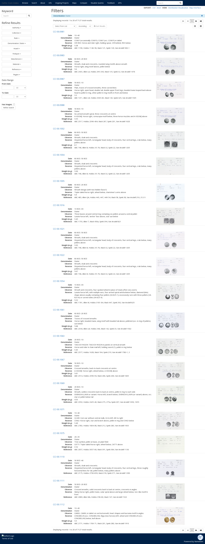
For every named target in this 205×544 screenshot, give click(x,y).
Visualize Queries (97, 3)
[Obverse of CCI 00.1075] (170, 444)
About (42, 3)
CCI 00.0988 (58, 105)
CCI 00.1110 (58, 456)
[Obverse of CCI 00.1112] (170, 515)
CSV (154, 8)
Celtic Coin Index (10, 3)
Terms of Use (7, 538)
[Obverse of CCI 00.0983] (170, 66)
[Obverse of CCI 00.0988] (170, 116)
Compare (83, 3)
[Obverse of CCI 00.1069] (170, 394)
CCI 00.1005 (58, 181)
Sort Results (100, 26)
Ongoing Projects (62, 3)
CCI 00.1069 (58, 383)
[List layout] (195, 26)
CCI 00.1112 (58, 504)
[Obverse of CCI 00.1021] (170, 240)
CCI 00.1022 (58, 255)
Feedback (111, 3)
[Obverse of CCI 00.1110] (170, 468)
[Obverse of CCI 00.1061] (170, 321)
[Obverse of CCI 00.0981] (170, 42)
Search (34, 3)
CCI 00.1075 (58, 433)
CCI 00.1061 (58, 309)
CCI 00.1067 (58, 359)
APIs (120, 3)
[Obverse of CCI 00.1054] (170, 292)
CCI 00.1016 (58, 205)
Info (50, 3)
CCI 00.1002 (58, 128)
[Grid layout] (200, 26)
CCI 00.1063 (58, 335)
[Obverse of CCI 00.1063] (170, 347)
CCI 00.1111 (58, 480)
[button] (196, 21)
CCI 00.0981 (58, 31)
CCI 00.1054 (58, 281)
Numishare (198, 541)
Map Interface (195, 8)
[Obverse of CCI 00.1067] (170, 370)
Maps (74, 3)
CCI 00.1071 (58, 409)
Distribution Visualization (178, 8)
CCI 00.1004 (58, 154)
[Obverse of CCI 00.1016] (170, 216)
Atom (159, 8)
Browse (25, 3)
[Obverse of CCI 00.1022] (170, 266)
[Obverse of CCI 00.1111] (170, 492)
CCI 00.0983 (58, 55)
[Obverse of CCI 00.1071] (170, 420)
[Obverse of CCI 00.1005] (170, 192)
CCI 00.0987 (58, 78)
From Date (6, 84)
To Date (5, 93)
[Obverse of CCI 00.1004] (170, 166)
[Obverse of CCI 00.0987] (170, 90)
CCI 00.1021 (58, 228)
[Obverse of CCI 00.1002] (170, 140)
